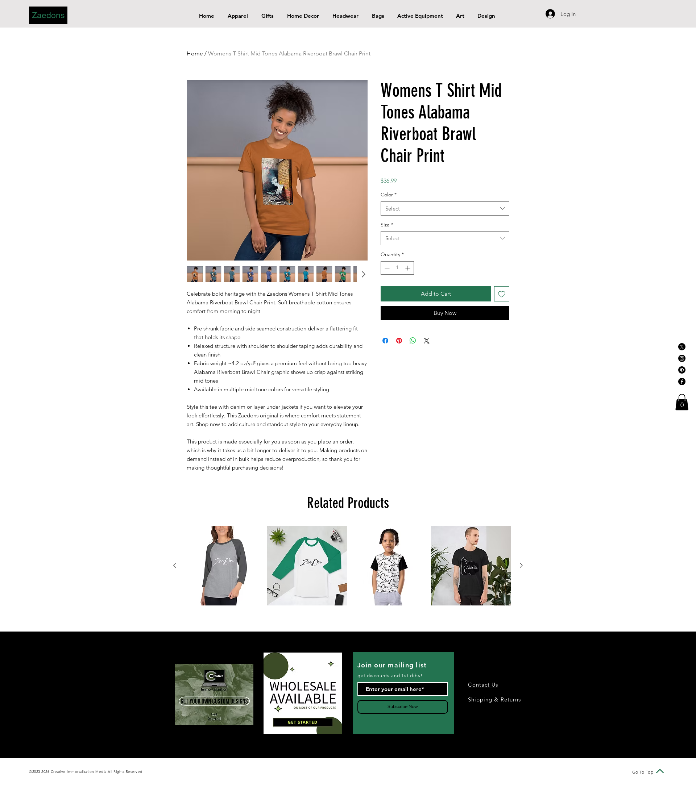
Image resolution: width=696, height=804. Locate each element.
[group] (348, 565)
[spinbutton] (397, 268)
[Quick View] (225, 565)
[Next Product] (521, 565)
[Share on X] (426, 340)
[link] (682, 402)
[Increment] (408, 268)
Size (387, 224)
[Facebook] (681, 381)
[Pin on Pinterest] (399, 340)
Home (195, 53)
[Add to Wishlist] (501, 293)
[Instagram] (681, 358)
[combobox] (445, 208)
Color (389, 194)
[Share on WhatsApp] (413, 340)
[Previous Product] (174, 565)
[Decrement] (386, 268)
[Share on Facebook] (385, 340)
